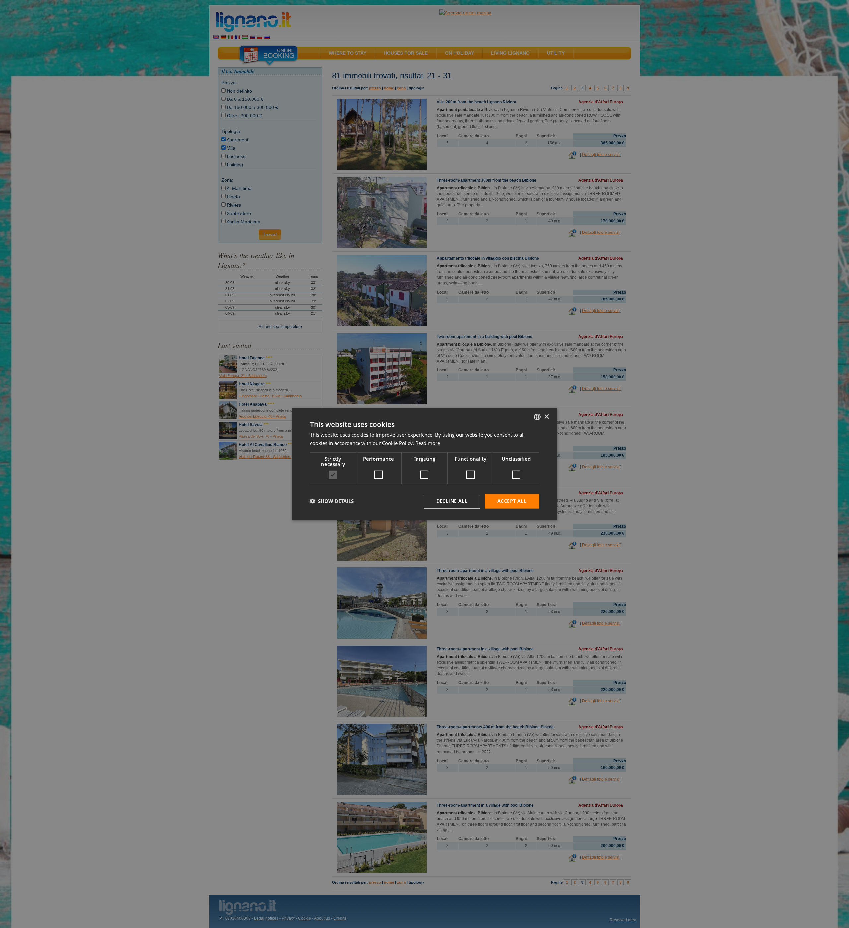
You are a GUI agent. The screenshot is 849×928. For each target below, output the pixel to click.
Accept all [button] (511, 501)
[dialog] (424, 464)
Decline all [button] (451, 501)
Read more (427, 443)
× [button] (546, 416)
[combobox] (537, 417)
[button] (332, 501)
